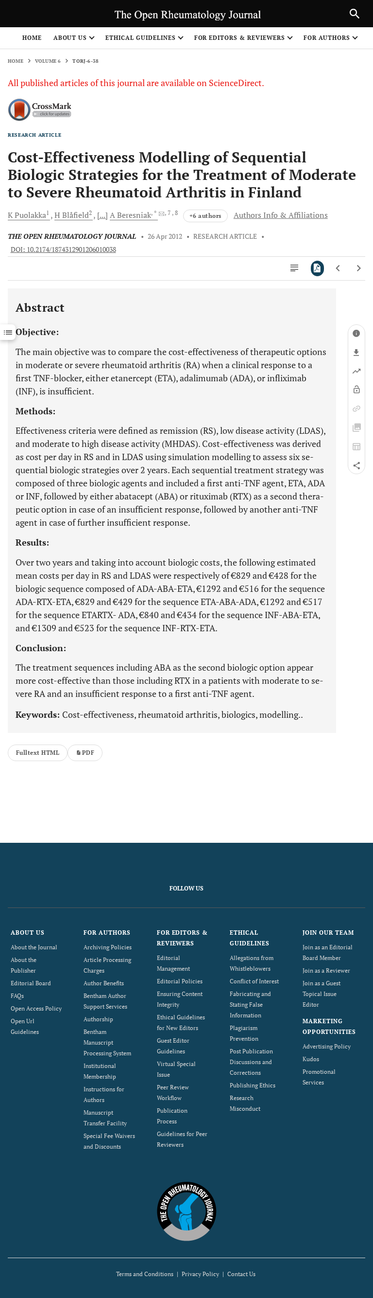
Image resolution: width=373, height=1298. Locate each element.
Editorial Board (31, 983)
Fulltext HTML (37, 752)
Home (32, 37)
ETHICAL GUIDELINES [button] (140, 37)
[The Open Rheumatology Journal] (186, 1211)
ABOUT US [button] (70, 37)
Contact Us (241, 1274)
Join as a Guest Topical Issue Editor (321, 993)
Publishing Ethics (252, 1085)
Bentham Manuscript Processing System (107, 1042)
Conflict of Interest (254, 981)
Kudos (311, 1059)
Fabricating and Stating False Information (250, 1004)
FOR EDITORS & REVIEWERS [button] (239, 37)
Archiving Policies (108, 947)
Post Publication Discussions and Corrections (251, 1062)
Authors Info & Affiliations (281, 215)
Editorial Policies (180, 981)
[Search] (354, 13)
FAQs (17, 995)
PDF (88, 752)
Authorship (98, 1019)
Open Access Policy (36, 1008)
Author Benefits (104, 983)
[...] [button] (102, 215)
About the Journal (34, 947)
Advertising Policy (327, 1046)
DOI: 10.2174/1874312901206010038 (63, 249)
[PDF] (317, 268)
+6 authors (205, 215)
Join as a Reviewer (326, 970)
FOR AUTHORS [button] (327, 37)
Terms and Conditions (144, 1274)
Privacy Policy (200, 1274)
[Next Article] (358, 268)
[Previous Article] (338, 268)
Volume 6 (48, 61)
